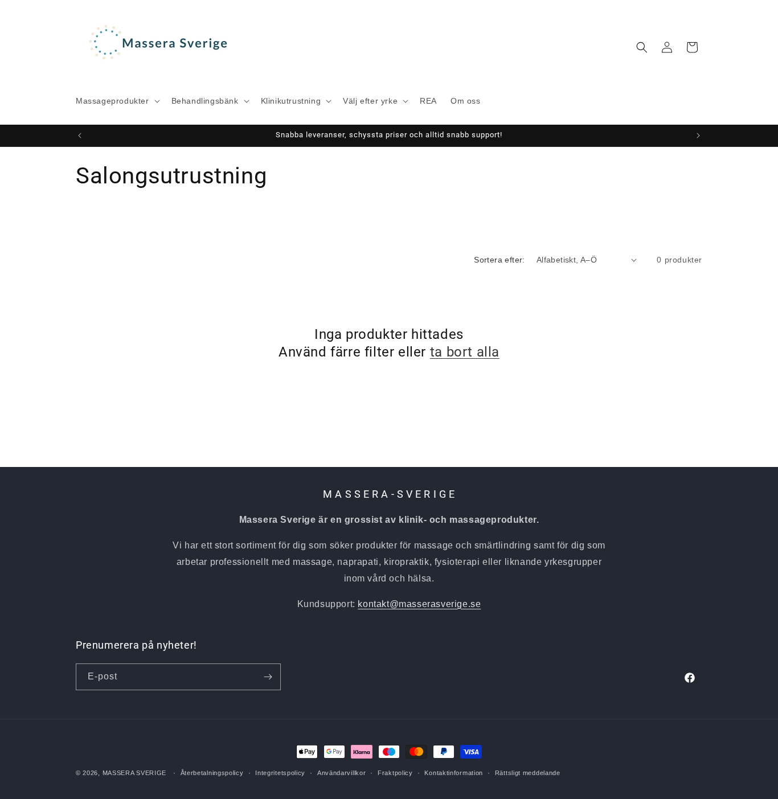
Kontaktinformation (453, 772)
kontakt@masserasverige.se (419, 604)
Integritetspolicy (280, 772)
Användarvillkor (341, 772)
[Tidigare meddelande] (79, 135)
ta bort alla (464, 352)
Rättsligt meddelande (527, 772)
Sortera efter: (499, 259)
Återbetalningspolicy (212, 772)
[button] (117, 101)
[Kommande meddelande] (698, 135)
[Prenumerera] (267, 676)
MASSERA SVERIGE (135, 772)
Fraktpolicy (395, 772)
